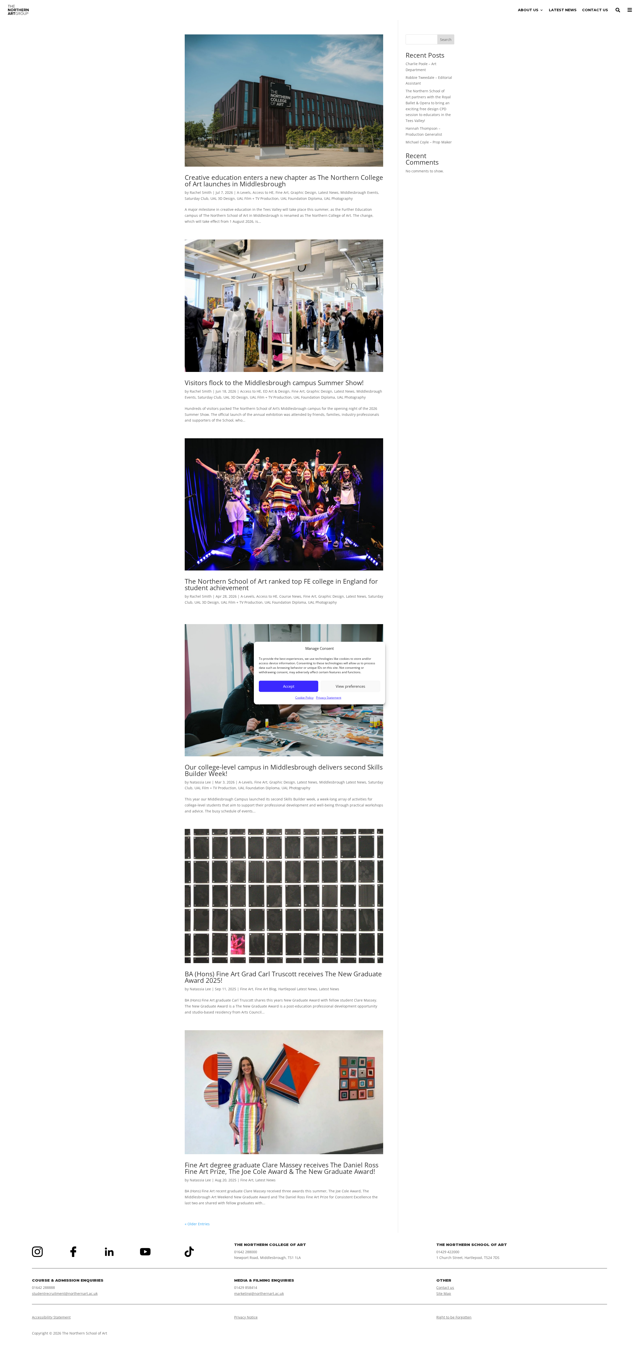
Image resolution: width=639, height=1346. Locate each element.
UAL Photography (338, 198)
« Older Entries (197, 1224)
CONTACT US (595, 10)
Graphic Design (303, 192)
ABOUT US (528, 10)
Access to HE (263, 192)
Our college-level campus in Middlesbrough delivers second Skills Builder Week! (284, 770)
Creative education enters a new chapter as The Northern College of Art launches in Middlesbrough (284, 180)
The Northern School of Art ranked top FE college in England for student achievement (281, 584)
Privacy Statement (328, 697)
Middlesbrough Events (359, 192)
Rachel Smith (201, 192)
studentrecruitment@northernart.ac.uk (65, 1293)
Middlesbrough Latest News (342, 782)
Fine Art (282, 192)
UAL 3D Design (222, 198)
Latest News (328, 192)
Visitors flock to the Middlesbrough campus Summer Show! (274, 382)
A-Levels (244, 192)
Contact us (445, 1287)
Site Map (443, 1293)
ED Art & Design (276, 391)
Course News (290, 596)
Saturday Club (196, 198)
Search (446, 39)
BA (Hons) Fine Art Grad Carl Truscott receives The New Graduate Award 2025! (283, 977)
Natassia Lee (200, 782)
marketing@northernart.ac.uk (259, 1293)
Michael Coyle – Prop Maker (429, 142)
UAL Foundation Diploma (301, 198)
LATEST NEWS (563, 10)
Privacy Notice (246, 1317)
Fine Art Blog (265, 989)
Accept (288, 686)
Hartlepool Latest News (297, 989)
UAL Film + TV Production (258, 198)
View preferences (350, 686)
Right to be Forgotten (454, 1317)
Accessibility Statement (51, 1317)
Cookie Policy (304, 697)
